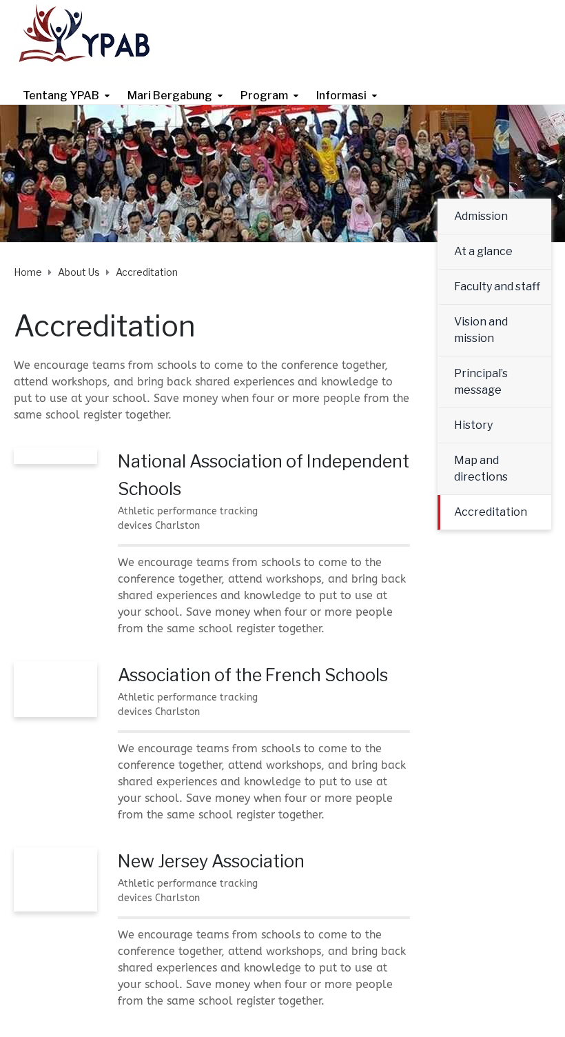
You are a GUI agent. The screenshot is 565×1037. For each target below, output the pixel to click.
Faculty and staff (497, 286)
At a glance (483, 251)
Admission (481, 216)
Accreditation (490, 511)
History (473, 425)
